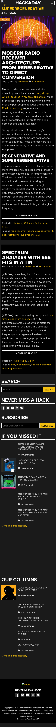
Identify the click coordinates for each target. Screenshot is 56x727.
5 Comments (37, 81)
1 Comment (26, 639)
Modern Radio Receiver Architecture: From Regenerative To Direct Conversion (28, 65)
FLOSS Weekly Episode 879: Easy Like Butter (32, 589)
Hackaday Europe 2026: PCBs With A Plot (31, 461)
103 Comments (27, 612)
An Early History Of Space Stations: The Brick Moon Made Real (33, 513)
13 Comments (45, 266)
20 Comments (27, 520)
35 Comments (27, 626)
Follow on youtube (12, 408)
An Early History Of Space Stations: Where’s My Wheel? (33, 496)
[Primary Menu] (52, 3)
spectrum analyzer (41, 364)
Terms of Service (9, 713)
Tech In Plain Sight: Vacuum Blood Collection (33, 619)
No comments (27, 468)
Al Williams (23, 81)
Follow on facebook (3, 408)
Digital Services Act (25, 713)
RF (52, 231)
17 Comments (27, 454)
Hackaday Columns (23, 223)
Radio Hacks (41, 223)
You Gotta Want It (28, 645)
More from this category (14, 525)
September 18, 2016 (11, 266)
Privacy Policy (47, 711)
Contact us (22, 408)
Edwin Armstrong (12, 108)
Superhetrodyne (11, 234)
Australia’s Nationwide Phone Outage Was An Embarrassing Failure (31, 447)
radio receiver (18, 231)
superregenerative (31, 234)
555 (13, 364)
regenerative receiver (38, 231)
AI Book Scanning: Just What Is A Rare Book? (31, 606)
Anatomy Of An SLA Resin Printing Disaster (32, 478)
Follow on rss (17, 408)
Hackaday (28, 3)
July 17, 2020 (8, 81)
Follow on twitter (8, 408)
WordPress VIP (33, 719)
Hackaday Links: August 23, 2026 (31, 633)
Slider (5, 227)
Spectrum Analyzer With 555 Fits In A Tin (26, 257)
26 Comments (27, 504)
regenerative (23, 364)
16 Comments (27, 485)
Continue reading (35, 216)
